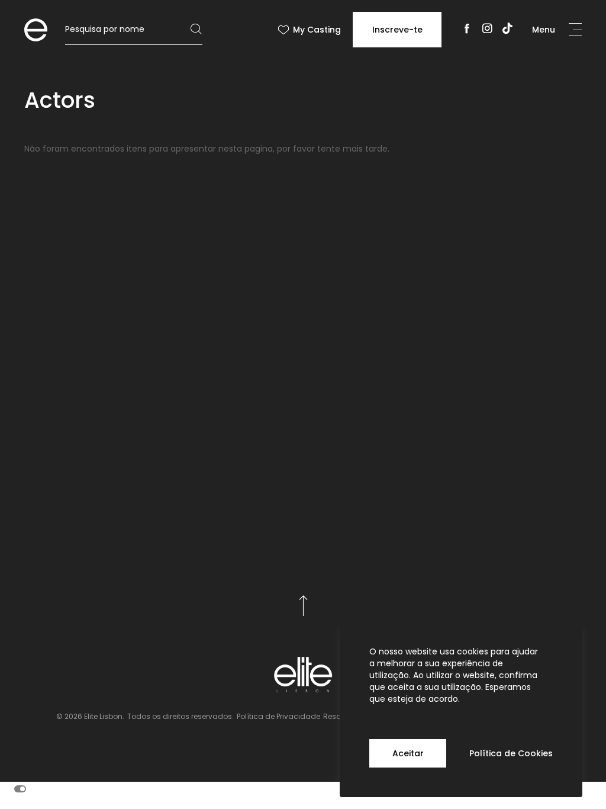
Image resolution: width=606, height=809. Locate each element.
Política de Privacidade (278, 716)
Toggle (20, 788)
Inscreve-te (397, 30)
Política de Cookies (511, 753)
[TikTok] (507, 29)
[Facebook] (466, 29)
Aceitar (408, 753)
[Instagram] (487, 29)
